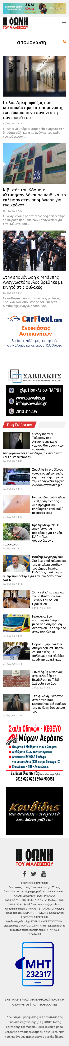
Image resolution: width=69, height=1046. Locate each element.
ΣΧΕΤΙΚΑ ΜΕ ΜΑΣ (16, 999)
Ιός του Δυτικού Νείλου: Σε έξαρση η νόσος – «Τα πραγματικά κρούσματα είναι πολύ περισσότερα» (49, 505)
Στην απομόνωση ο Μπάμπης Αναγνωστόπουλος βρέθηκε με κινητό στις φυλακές (33, 282)
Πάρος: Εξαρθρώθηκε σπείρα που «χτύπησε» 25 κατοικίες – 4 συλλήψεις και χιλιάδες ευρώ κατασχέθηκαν (48, 651)
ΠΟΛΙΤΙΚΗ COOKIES (44, 1004)
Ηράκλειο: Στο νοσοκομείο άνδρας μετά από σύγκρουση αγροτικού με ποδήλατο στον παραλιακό (49, 624)
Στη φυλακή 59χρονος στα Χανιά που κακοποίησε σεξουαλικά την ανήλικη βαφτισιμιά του (49, 703)
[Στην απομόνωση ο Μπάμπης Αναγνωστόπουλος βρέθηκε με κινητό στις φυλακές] (34, 251)
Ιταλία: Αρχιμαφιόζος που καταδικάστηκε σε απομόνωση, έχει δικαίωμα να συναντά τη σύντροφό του (33, 110)
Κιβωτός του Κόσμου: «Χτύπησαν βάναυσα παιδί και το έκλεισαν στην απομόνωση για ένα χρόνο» (34, 197)
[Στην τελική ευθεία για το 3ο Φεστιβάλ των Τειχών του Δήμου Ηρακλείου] (16, 599)
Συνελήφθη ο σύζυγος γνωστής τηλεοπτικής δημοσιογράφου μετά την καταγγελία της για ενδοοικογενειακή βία (48, 477)
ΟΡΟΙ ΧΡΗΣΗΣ (39, 999)
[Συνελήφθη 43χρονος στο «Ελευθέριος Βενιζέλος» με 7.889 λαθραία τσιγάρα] (16, 678)
